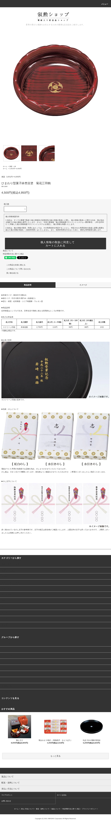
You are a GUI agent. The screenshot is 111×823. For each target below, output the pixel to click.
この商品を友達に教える (15, 265)
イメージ (83, 285)
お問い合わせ (6, 801)
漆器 (10, 166)
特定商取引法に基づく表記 (13, 254)
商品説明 (28, 285)
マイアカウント (7, 795)
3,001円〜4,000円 (15, 168)
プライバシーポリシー (89, 809)
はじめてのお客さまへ (11, 704)
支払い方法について (27, 809)
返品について (8, 251)
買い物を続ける (12, 273)
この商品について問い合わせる (18, 269)
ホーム (5, 166)
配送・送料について (42, 809)
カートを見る (61, 795)
